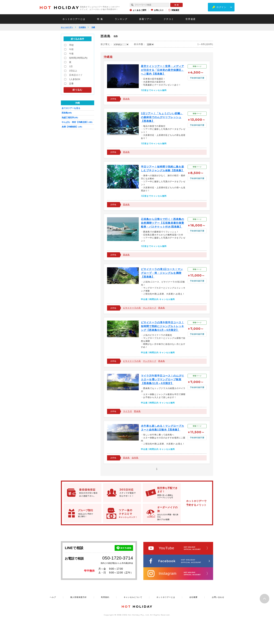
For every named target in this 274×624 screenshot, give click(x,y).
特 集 (100, 19)
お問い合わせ (218, 597)
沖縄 (93, 27)
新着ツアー (145, 19)
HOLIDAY (59, 7)
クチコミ (169, 19)
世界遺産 (191, 19)
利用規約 (105, 597)
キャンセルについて (133, 597)
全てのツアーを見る (71, 108)
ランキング (121, 19)
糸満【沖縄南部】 (72, 126)
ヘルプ (53, 597)
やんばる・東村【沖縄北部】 (77, 122)
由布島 (135, 458)
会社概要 (193, 597)
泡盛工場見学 (70, 117)
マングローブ (149, 308)
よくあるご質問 (139, 10)
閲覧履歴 (175, 10)
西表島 (126, 99)
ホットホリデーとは (73, 19)
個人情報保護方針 (78, 597)
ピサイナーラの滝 (132, 308)
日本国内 (82, 27)
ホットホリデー (67, 27)
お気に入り (159, 10)
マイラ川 (127, 411)
